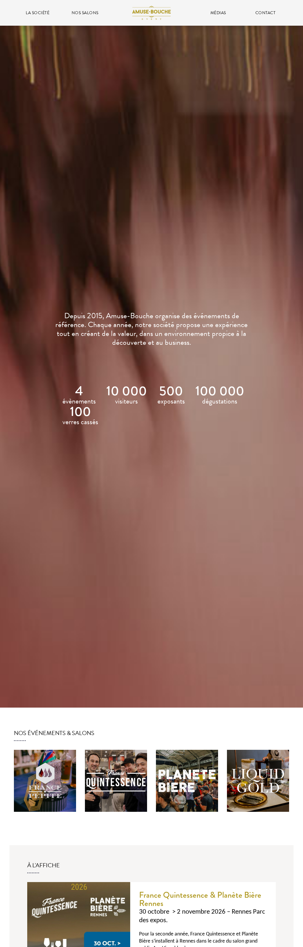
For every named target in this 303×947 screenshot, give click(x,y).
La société (37, 13)
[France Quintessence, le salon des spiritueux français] (116, 781)
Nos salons (85, 13)
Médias (218, 13)
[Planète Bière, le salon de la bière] (187, 781)
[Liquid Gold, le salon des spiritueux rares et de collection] (258, 781)
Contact (265, 13)
